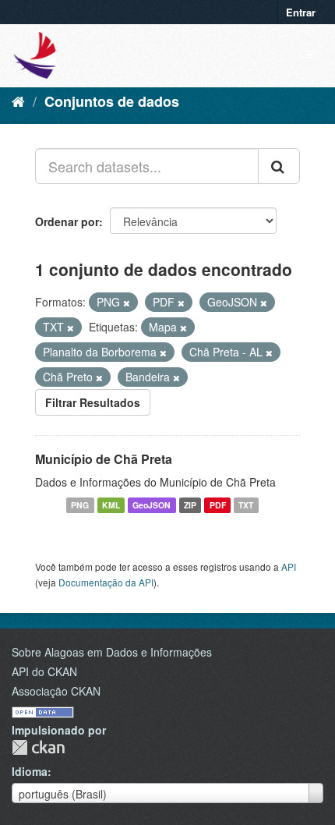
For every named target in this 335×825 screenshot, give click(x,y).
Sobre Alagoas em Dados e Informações (112, 652)
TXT (245, 505)
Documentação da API (105, 582)
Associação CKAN (56, 691)
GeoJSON (151, 505)
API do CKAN (44, 671)
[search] (279, 166)
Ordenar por (67, 221)
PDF (218, 505)
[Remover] (126, 302)
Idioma (30, 771)
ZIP (190, 505)
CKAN (38, 747)
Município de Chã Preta (103, 459)
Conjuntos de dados (111, 101)
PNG (80, 505)
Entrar (301, 12)
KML (111, 505)
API (288, 566)
